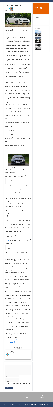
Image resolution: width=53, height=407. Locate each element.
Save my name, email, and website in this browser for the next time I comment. (18, 384)
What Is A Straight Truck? (18, 348)
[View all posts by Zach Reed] (11, 10)
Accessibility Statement (42, 393)
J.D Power (8, 240)
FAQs (32, 1)
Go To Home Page (26, 393)
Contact (45, 1)
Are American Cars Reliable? (18, 347)
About (41, 1)
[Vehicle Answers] (8, 1)
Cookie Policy (42, 395)
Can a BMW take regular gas (13, 341)
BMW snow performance (12, 342)
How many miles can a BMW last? (14, 339)
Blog (26, 395)
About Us (26, 397)
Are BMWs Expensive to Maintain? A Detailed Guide (17, 343)
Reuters (16, 277)
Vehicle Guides (21, 1)
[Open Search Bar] (48, 1)
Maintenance (37, 1)
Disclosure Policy (42, 397)
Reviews (28, 1)
